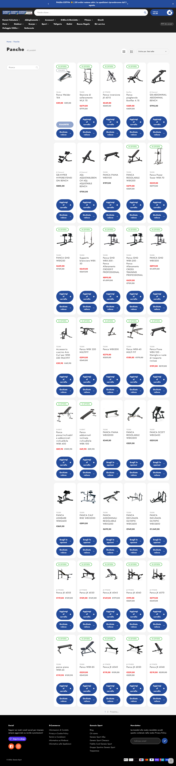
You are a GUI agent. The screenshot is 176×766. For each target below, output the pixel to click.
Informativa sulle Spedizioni (60, 743)
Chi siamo (94, 733)
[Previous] (48, 4)
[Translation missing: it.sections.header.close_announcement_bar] (173, 4)
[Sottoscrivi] (165, 741)
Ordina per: (142, 51)
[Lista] (131, 51)
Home (9, 41)
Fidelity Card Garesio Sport (101, 743)
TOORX (82, 92)
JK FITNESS (106, 92)
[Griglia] (124, 51)
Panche (16, 41)
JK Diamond (153, 92)
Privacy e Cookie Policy (58, 733)
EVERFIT (59, 429)
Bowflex (128, 92)
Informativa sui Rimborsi (58, 740)
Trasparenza (94, 750)
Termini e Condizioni (57, 737)
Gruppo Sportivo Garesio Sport (102, 747)
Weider (58, 92)
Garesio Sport (17, 760)
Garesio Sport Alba (97, 737)
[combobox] (23, 67)
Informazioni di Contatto (59, 730)
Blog (92, 730)
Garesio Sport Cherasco (99, 740)
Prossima (113, 711)
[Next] (127, 4)
